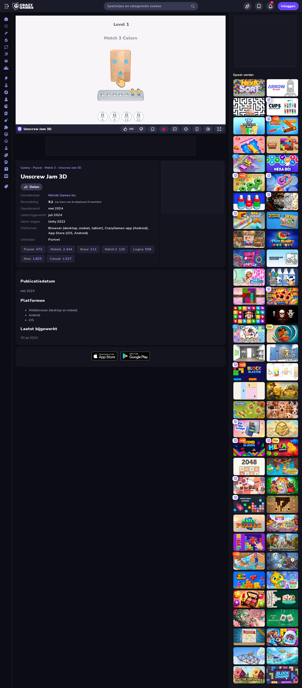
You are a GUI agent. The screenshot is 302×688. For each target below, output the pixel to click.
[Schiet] (6, 141)
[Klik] (6, 120)
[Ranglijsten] (6, 67)
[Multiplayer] (6, 60)
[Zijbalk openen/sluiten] (7, 6)
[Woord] (6, 176)
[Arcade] (6, 85)
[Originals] (6, 53)
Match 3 (50, 168)
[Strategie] (6, 162)
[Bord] (6, 99)
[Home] (6, 19)
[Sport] (6, 155)
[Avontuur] (6, 92)
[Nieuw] (6, 33)
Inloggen (288, 6)
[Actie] (6, 78)
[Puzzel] (6, 127)
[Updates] (6, 47)
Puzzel (37, 168)
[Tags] (6, 186)
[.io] (6, 106)
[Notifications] (270, 6)
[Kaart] (6, 113)
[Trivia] (6, 169)
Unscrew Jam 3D (70, 168)
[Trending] (6, 40)
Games (25, 168)
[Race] (6, 134)
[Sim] (6, 148)
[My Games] (259, 6)
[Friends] (247, 6)
